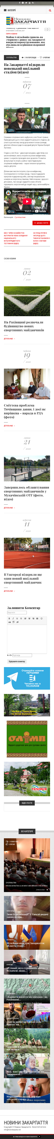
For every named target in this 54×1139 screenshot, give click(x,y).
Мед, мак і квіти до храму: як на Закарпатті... (25, 1073)
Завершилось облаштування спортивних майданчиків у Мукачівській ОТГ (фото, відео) (26, 493)
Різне (8, 1093)
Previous (46, 29)
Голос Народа (11, 911)
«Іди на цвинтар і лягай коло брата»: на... (24, 1023)
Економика (10, 940)
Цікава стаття (42, 223)
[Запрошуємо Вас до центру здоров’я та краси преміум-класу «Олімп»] (27, 739)
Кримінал (10, 964)
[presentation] (9, 618)
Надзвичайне (11, 993)
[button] (9, 618)
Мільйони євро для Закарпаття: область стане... (26, 944)
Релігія (9, 1068)
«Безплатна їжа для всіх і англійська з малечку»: (27, 885)
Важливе (9, 1043)
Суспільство (20, 217)
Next (48, 29)
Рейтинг (46, 57)
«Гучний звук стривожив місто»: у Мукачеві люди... (27, 969)
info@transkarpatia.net (12, 1130)
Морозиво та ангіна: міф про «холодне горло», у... (23, 1098)
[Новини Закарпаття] (27, 20)
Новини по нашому (13, 1018)
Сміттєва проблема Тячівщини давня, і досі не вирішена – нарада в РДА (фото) (25, 411)
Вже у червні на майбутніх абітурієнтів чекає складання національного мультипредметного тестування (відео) (15, 238)
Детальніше (9, 339)
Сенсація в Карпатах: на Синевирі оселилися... (27, 1048)
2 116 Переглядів (30, 57)
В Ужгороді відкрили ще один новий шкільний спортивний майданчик (23, 578)
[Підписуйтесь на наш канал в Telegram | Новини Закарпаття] (27, 678)
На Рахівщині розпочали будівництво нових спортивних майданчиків (24, 326)
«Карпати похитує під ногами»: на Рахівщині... (27, 998)
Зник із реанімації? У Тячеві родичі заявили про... (27, 916)
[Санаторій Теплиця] (27, 779)
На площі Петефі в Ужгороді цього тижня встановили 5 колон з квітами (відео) (41, 238)
